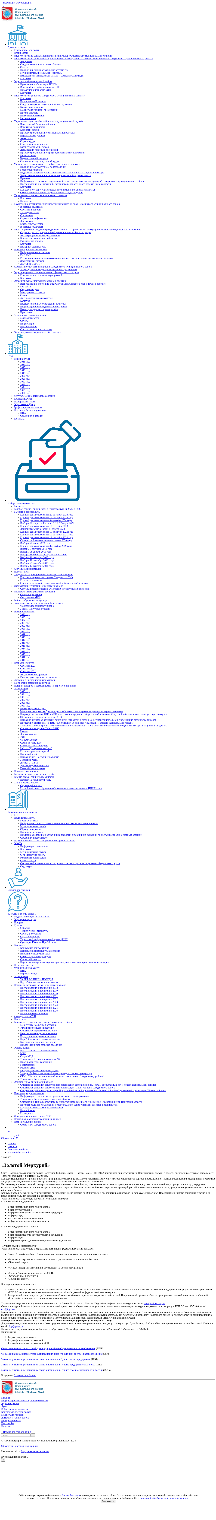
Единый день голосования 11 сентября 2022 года (46, 531)
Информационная (11, 1420)
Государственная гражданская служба (34, 774)
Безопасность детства (31, 224)
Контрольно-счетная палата (22, 812)
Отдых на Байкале (30, 936)
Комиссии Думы (23, 398)
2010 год (25, 660)
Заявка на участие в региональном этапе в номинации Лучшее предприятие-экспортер (48, 1364)
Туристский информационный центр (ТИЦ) (44, 939)
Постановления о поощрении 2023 (39, 1002)
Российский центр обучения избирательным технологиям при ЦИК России (61, 788)
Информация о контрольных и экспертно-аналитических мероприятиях (59, 823)
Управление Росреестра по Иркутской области (45, 1099)
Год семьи (25, 286)
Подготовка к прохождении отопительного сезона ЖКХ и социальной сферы (62, 172)
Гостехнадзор (27, 1064)
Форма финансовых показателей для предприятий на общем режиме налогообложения (48, 1348)
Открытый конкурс (30, 959)
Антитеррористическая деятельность (40, 235)
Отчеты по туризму (30, 933)
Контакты (25, 78)
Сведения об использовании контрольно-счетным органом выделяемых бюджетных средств (70, 863)
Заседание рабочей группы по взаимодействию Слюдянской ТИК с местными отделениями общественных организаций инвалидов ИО (93, 725)
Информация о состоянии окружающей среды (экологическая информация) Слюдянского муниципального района (82, 181)
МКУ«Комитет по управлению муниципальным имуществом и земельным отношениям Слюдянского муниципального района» (83, 58)
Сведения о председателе (33, 837)
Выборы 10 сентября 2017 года (37, 557)
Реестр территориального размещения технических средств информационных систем (66, 258)
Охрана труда (27, 141)
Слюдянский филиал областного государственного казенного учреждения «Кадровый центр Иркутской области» (81, 1101)
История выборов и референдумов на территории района (45, 685)
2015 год (25, 361)
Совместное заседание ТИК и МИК (39, 728)
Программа (26, 312)
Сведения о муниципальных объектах (40, 64)
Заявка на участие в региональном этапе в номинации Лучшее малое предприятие (45, 1359)
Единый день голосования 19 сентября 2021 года (46, 534)
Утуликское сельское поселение (37, 1027)
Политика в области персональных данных (37, 1119)
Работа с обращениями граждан (31, 600)
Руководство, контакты (26, 50)
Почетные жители (24, 965)
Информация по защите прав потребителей (24, 1400)
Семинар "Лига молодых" (34, 745)
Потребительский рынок (27, 1121)
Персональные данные (32, 135)
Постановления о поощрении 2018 (39, 987)
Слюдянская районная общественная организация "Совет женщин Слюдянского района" (68, 1087)
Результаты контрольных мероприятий (41, 275)
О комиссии (26, 215)
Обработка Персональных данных (19, 1446)
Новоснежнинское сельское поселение (41, 1044)
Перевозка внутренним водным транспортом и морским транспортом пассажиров (64, 962)
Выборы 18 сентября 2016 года (37, 560)
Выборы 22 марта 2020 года (35, 543)
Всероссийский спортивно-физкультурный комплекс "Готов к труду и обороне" (63, 283)
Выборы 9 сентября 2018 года (36, 548)
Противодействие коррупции (30, 410)
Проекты (25, 178)
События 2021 (28, 671)
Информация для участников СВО (32, 1116)
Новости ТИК (21, 571)
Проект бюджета (29, 112)
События (25, 928)
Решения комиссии (24, 611)
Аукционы (26, 61)
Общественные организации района (33, 1082)
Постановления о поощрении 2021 (39, 996)
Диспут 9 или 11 (29, 762)
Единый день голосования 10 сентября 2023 (44, 526)
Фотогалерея (21, 688)
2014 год (25, 648)
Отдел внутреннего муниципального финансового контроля (46, 272)
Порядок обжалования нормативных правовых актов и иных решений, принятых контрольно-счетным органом (81, 834)
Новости (6, 1426)
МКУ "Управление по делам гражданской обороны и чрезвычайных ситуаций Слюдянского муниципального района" (78, 229)
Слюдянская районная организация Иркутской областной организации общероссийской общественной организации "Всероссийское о (93, 1090)
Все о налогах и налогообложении (39, 1050)
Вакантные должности (32, 127)
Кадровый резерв (29, 129)
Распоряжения (28, 118)
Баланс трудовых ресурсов (34, 147)
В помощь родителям (31, 206)
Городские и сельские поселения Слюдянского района (43, 1022)
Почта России (27, 1110)
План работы (21, 52)
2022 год (25, 381)
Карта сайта (7, 1423)
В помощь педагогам (31, 226)
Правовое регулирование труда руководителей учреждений (52, 152)
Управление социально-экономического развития (40, 195)
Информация (27, 323)
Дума (10, 356)
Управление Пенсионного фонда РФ (40, 1059)
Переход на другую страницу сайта (39, 309)
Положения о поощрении (34, 1013)
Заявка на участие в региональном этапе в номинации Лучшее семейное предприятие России (52, 1370)
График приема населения (28, 407)
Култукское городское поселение (38, 1036)
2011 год (24, 657)
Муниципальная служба (33, 826)
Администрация (16, 47)
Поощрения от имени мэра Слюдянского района (40, 985)
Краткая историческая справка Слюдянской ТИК (46, 577)
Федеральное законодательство (37, 605)
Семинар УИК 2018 (31, 742)
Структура (26, 866)
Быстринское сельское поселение (38, 1042)
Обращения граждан (31, 829)
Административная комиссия (30, 315)
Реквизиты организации (33, 857)
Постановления (28, 326)
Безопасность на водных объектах (38, 238)
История (18, 922)
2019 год (25, 373)
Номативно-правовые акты (35, 953)
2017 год (25, 367)
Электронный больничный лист (37, 124)
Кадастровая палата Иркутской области (41, 1107)
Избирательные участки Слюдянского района (38, 586)
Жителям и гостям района (22, 913)
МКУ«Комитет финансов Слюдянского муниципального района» (49, 95)
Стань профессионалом (26, 782)
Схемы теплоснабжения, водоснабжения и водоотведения (51, 192)
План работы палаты (31, 832)
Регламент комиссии (31, 580)
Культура (25, 300)
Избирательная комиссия (21, 503)
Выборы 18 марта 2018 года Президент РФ (43, 554)
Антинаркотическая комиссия (36, 298)
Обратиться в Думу (24, 404)
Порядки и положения (32, 115)
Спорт (23, 295)
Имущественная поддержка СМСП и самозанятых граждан (52, 75)
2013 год (25, 651)
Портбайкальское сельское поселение (40, 1039)
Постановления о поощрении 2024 (39, 1005)
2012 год (25, 654)
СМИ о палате (28, 860)
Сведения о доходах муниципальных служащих (46, 104)
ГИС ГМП (25, 255)
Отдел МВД (26, 1056)
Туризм (18, 925)
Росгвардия (26, 1113)
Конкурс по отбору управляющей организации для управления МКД (57, 189)
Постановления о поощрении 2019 (39, 990)
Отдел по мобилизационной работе (33, 81)
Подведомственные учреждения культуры (43, 303)
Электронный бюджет (32, 261)
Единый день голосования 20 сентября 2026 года (46, 514)
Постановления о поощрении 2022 (39, 999)
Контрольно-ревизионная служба (32, 682)
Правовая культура (24, 662)
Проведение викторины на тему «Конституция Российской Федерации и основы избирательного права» (77, 722)
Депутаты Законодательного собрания (34, 395)
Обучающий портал (31, 785)
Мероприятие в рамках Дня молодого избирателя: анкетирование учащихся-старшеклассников (71, 711)
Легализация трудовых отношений (39, 149)
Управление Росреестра (33, 1079)
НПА (23, 413)
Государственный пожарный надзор (39, 1070)
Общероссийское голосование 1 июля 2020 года (46, 540)
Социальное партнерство (33, 144)
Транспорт (19, 945)
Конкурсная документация (34, 948)
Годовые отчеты (29, 820)
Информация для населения (29, 1093)
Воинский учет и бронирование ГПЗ (40, 87)
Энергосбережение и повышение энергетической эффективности (55, 175)
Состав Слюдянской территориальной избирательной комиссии (54, 583)
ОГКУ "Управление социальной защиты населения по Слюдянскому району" (62, 1076)
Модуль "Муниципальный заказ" (32, 916)
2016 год (25, 364)
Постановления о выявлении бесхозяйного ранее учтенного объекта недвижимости (65, 184)
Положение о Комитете (33, 101)
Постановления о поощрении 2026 (39, 1010)
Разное (24, 731)
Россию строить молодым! (34, 751)
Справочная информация (33, 218)
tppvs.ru (11, 1309)
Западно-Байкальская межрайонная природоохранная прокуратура (56, 1073)
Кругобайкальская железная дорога (39, 982)
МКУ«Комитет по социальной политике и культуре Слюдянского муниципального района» (63, 55)
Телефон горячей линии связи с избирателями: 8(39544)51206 (47, 509)
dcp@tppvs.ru (16, 1326)
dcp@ (4, 1309)
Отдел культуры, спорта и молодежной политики (40, 281)
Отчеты (24, 67)
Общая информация (31, 594)
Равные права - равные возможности (40, 677)
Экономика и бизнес (25, 1375)
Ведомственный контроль (34, 158)
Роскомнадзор (27, 1067)
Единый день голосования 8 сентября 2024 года (46, 520)
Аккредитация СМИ (25, 1016)
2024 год (25, 387)
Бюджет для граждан (19, 890)
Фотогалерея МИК (30, 597)
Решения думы (22, 358)
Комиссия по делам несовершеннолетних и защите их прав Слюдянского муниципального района (67, 204)
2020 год (25, 376)
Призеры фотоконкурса (33, 708)
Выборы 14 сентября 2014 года (37, 566)
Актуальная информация (27, 568)
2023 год (25, 384)
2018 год (25, 370)
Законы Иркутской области (35, 608)
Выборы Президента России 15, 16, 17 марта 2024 (47, 523)
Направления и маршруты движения (40, 950)
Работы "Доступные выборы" (36, 748)
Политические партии (26, 771)
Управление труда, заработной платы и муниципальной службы (48, 121)
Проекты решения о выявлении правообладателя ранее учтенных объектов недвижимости (69, 1104)
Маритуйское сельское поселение (38, 1025)
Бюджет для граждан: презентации (39, 109)
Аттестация (26, 138)
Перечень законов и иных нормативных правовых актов (44, 840)
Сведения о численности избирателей (34, 680)
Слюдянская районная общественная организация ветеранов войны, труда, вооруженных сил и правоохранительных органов (88, 1084)
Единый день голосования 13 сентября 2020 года (46, 537)
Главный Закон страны (32, 768)
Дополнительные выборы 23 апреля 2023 (42, 529)
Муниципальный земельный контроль (41, 72)
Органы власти (22, 1047)
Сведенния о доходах (31, 415)
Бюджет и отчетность (31, 107)
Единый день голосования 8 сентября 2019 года (46, 546)
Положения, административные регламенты (44, 70)
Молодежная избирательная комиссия (34, 591)
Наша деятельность (24, 817)
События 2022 (28, 668)
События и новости (30, 209)
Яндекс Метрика (71, 1495)
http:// (146, 1303)
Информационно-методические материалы (43, 306)
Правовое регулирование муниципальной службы (47, 132)
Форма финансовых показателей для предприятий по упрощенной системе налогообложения (51, 1353)
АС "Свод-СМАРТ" (31, 263)
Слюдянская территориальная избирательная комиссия (43, 574)
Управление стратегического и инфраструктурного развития (47, 164)
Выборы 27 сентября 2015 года (37, 563)
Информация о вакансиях (34, 846)
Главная (5, 1397)
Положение (26, 201)
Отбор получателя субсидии (35, 956)
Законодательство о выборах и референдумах (38, 603)
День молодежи (28, 734)
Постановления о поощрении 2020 (39, 993)
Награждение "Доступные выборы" (39, 757)
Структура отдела (29, 289)
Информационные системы (35, 252)
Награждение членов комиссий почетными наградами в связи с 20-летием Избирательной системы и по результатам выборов (88, 720)
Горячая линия (28, 155)
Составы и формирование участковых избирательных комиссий (54, 588)
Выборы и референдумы (27, 511)
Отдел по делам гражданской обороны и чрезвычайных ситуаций (55, 232)
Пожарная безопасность (33, 246)
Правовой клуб (28, 754)
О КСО (18, 843)
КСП (16, 815)
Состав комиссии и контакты (36, 329)
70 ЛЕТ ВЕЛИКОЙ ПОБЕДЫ (36, 979)
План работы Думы (24, 401)
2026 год (25, 393)
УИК (23, 737)
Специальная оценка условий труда (39, 161)
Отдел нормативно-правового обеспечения (37, 332)
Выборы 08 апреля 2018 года (35, 551)
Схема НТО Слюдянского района (38, 1124)
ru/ (164, 1303)
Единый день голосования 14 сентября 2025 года (46, 517)
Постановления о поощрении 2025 (39, 1007)
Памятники (20, 1019)
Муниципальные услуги (27, 968)
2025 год (25, 390)
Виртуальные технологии (35, 1451)
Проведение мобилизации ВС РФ (38, 84)
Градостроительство (31, 169)
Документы (26, 221)
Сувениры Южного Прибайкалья (38, 942)
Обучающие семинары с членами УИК (41, 717)
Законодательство (29, 212)
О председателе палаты (32, 854)
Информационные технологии (30, 249)
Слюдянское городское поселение (38, 1030)
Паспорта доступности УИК (35, 779)
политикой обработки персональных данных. (164, 1498)
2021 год (25, 378)
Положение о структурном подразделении (43, 166)
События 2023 (28, 665)
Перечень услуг (28, 973)
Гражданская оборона (31, 241)
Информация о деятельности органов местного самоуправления (54, 1096)
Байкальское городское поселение (38, 1033)
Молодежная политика (32, 292)
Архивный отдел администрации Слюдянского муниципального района (53, 266)
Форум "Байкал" (29, 739)
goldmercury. (156, 1303)
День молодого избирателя (34, 765)
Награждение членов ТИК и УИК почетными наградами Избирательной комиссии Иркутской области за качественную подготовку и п (93, 714)
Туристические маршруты (34, 930)
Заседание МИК (29, 759)
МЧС (23, 1053)
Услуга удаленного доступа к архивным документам (48, 269)
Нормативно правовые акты (35, 90)
